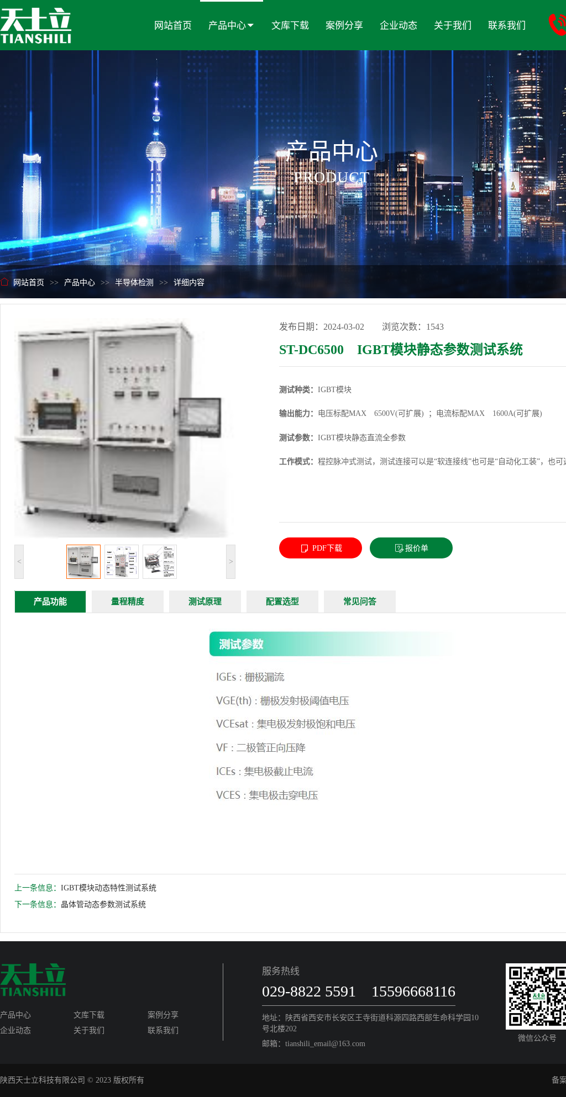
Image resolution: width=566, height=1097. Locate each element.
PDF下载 (326, 548)
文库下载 (290, 25)
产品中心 (227, 25)
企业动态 (398, 25)
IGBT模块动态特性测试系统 (108, 888)
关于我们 (452, 25)
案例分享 (344, 25)
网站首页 (173, 25)
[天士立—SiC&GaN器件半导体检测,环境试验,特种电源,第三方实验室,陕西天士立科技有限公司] (35, 21)
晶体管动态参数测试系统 (103, 904)
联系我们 (507, 25)
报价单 (416, 548)
